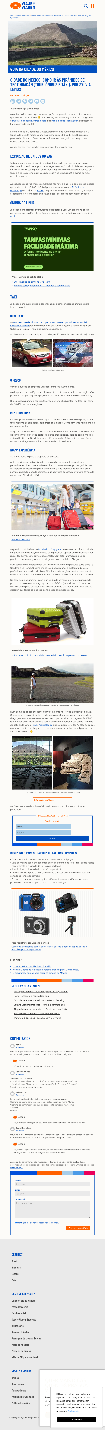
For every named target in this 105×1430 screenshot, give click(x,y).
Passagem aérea (20, 1307)
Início (12, 16)
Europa (15, 1273)
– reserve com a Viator (37, 1013)
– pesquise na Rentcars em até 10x (40, 1009)
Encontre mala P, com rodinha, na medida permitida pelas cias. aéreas (50, 655)
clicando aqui (16, 1167)
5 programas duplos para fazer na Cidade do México (40, 973)
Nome (18, 1180)
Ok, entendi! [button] (76, 1419)
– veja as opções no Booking (39, 1000)
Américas (16, 1267)
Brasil (14, 1261)
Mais (14, 1280)
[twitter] (30, 103)
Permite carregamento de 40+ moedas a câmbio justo (42, 285)
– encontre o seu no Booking (31, 996)
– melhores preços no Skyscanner (41, 991)
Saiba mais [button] (73, 1411)
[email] (36, 103)
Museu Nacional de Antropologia (29, 120)
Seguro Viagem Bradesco (24, 1319)
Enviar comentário (78, 1228)
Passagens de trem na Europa (26, 1338)
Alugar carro (18, 1325)
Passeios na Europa (21, 1351)
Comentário (20, 1199)
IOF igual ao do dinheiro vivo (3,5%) (32, 281)
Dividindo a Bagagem (49, 549)
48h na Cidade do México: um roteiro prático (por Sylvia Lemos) (46, 969)
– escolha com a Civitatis (37, 1017)
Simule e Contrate (20, 539)
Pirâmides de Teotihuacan (64, 120)
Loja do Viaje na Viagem (23, 1300)
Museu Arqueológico (41, 724)
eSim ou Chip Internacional (25, 1357)
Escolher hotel (19, 1313)
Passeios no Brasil (20, 1344)
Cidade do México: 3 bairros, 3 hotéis (32, 966)
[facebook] (18, 103)
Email (17, 1190)
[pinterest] (24, 103)
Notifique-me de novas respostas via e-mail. (38, 1223)
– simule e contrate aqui (39, 1004)
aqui (12, 216)
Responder (20, 1047)
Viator (40, 190)
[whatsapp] (12, 103)
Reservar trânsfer (20, 1332)
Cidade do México (23, 16)
